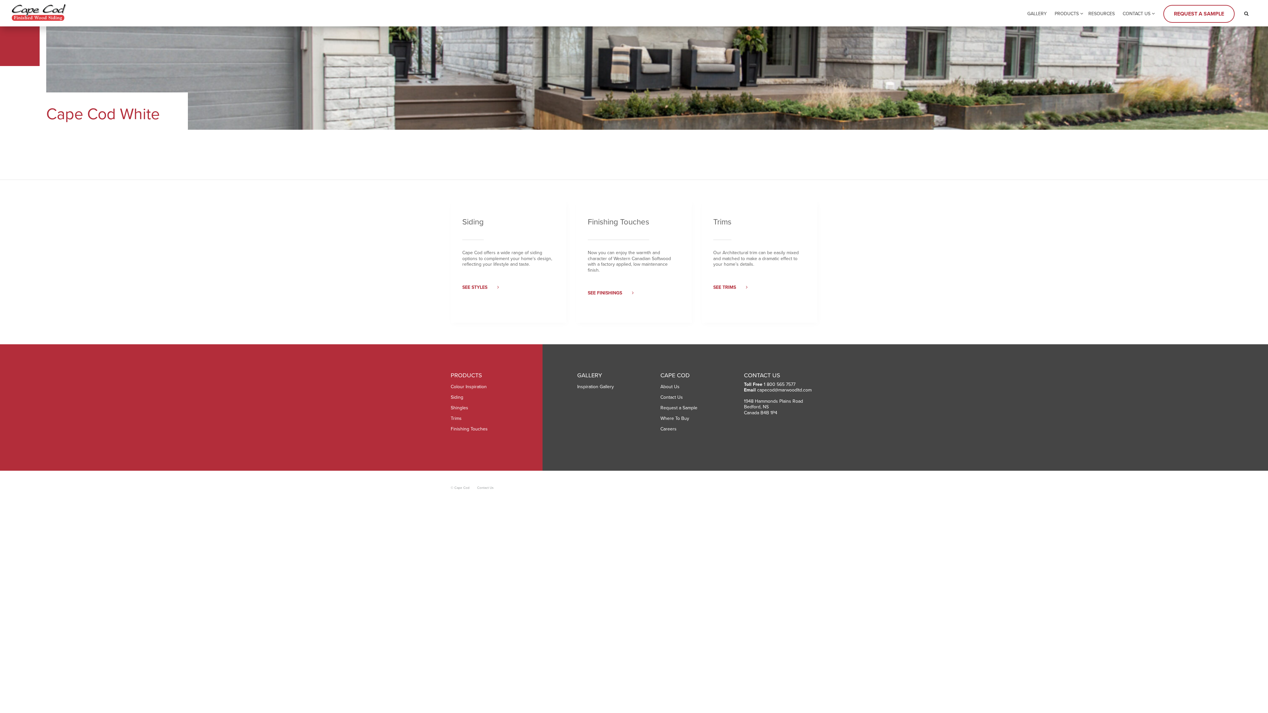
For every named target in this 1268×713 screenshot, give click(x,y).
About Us (670, 387)
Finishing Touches (469, 429)
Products (1067, 14)
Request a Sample (1199, 14)
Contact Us (1136, 14)
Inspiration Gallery (595, 387)
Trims (456, 418)
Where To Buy (674, 418)
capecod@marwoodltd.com (784, 390)
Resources (1101, 14)
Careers (668, 429)
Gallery (1037, 14)
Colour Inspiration (469, 387)
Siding (457, 397)
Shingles (459, 408)
